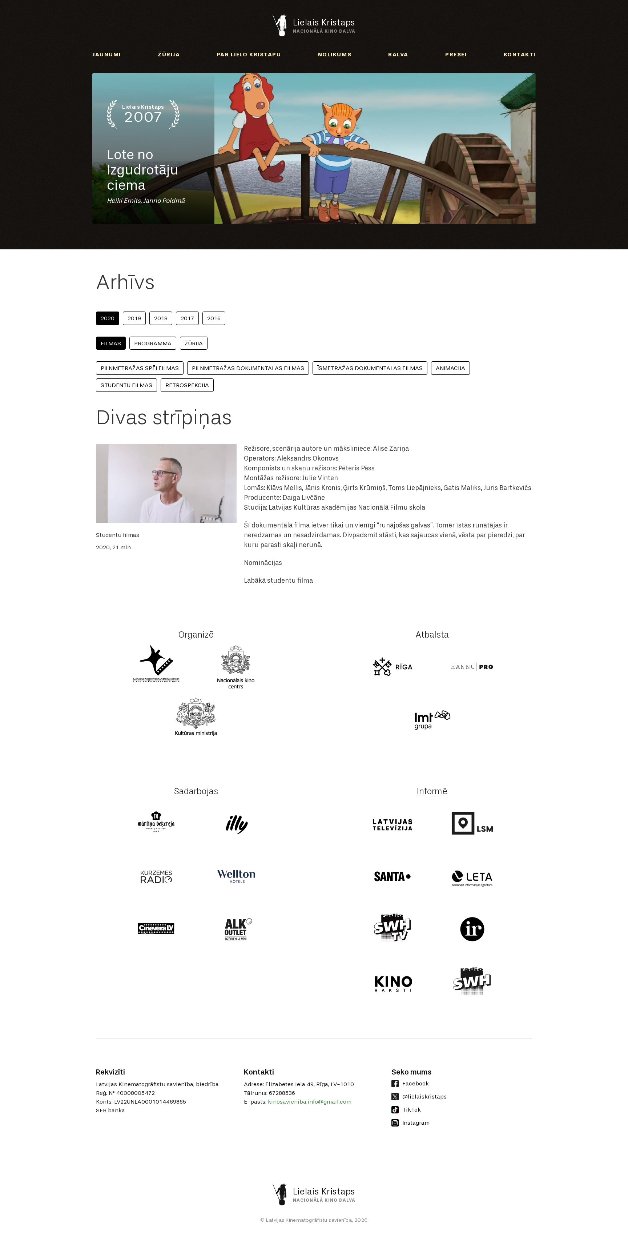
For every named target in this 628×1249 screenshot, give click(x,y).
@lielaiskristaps (424, 1096)
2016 (214, 318)
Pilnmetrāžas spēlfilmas (140, 368)
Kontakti (520, 54)
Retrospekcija (187, 385)
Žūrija (169, 54)
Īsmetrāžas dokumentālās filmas (370, 368)
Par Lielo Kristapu (249, 54)
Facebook (415, 1083)
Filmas (111, 343)
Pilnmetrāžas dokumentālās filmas (248, 368)
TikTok (411, 1109)
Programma (153, 343)
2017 (187, 318)
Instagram (416, 1122)
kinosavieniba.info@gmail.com (309, 1101)
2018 (161, 318)
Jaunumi (106, 54)
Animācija (450, 368)
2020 (107, 318)
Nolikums (334, 54)
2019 (134, 318)
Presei (456, 54)
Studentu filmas (126, 385)
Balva (398, 54)
